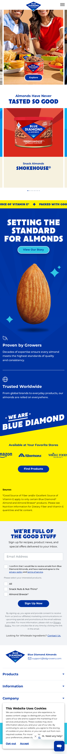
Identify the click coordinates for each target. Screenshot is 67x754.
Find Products (33, 468)
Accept (24, 743)
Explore (35, 77)
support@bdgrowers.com (46, 658)
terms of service (35, 572)
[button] (62, 4)
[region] (33, 48)
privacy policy (16, 572)
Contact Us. (54, 635)
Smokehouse (33, 168)
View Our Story (33, 249)
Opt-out (11, 743)
